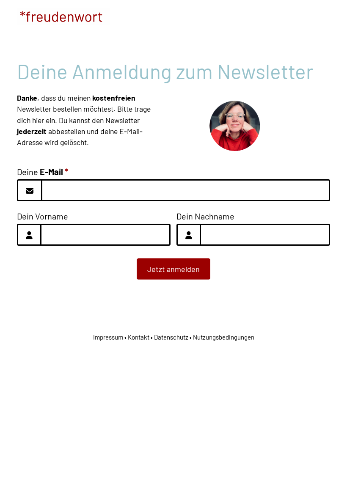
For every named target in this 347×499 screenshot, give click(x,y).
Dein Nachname (205, 216)
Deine (42, 172)
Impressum (108, 337)
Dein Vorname (42, 216)
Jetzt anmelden (173, 269)
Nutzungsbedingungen (223, 337)
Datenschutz (171, 337)
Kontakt (138, 337)
